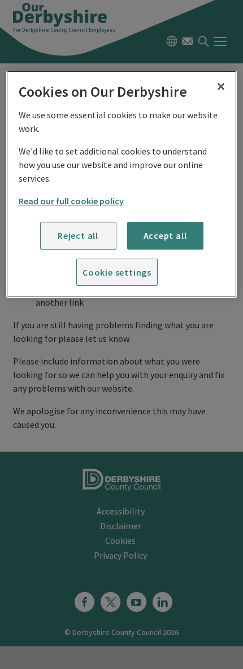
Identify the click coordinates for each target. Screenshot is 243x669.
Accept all (165, 235)
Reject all (78, 235)
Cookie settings (117, 271)
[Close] (221, 86)
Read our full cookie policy (71, 201)
